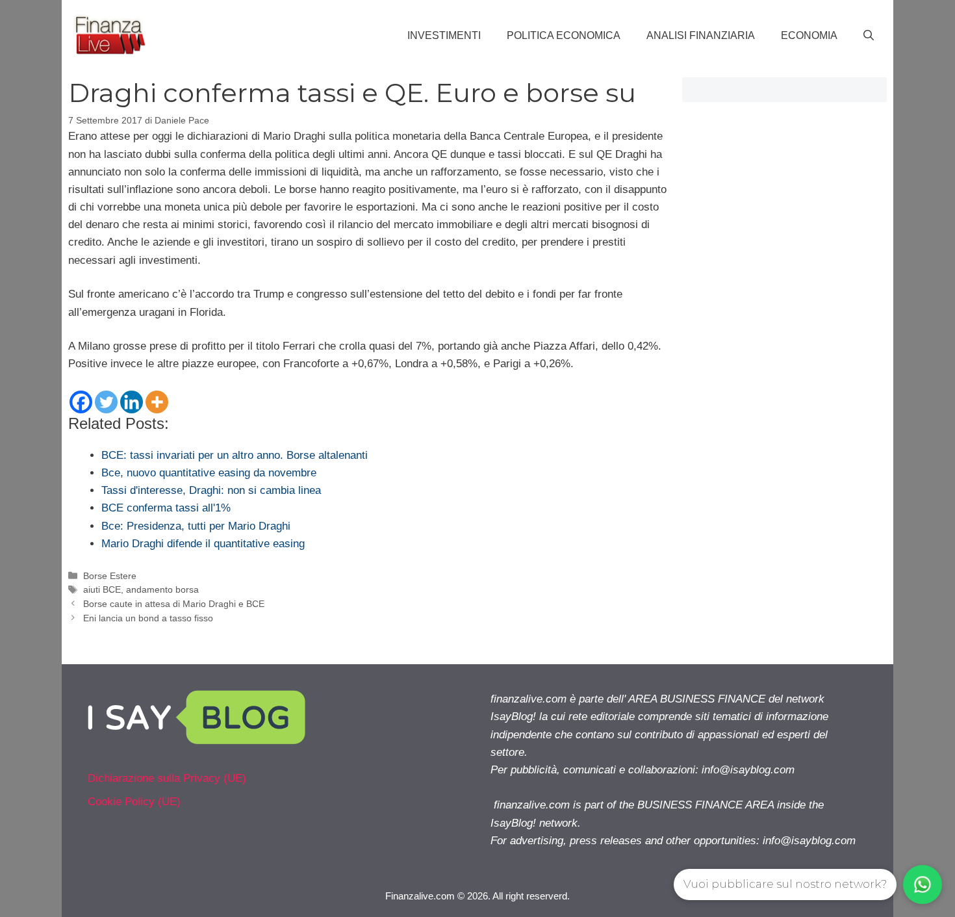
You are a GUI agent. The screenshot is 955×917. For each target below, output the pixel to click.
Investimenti (444, 35)
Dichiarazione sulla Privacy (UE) (167, 778)
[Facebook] (81, 402)
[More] (157, 402)
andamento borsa (162, 589)
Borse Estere (109, 576)
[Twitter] (106, 402)
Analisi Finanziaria (700, 35)
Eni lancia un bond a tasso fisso (148, 618)
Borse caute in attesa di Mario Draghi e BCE (173, 604)
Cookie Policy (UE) (134, 801)
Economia (809, 35)
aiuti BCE (102, 589)
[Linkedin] (131, 402)
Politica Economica (563, 35)
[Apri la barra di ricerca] (868, 35)
